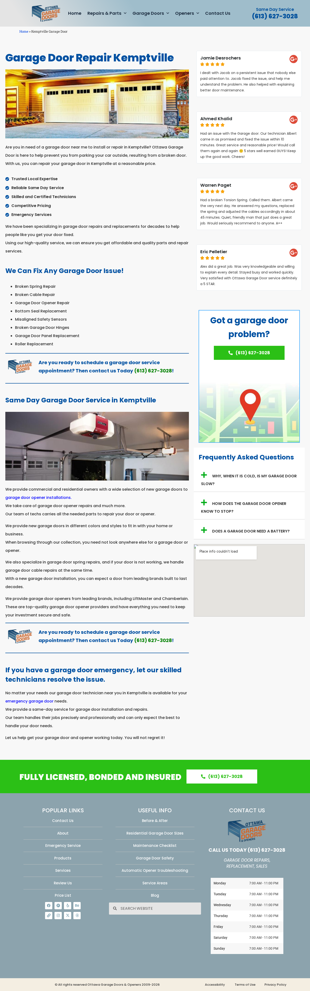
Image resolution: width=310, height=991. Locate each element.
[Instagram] (58, 915)
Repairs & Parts (104, 13)
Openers (184, 13)
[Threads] (77, 915)
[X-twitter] (67, 915)
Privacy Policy (275, 984)
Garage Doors (148, 13)
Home (74, 13)
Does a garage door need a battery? (251, 531)
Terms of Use (245, 984)
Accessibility (215, 984)
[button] (249, 478)
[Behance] (77, 905)
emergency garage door (29, 701)
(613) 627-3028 (275, 16)
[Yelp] (67, 905)
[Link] (48, 915)
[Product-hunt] (58, 905)
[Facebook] (48, 905)
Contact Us (217, 13)
